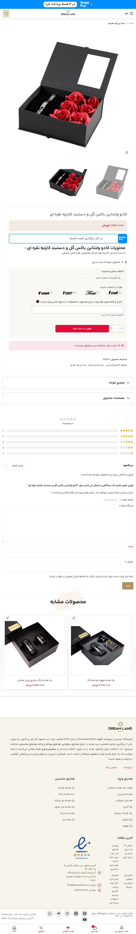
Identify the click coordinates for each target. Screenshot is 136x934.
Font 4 (46, 293)
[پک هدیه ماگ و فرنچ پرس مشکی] (35, 645)
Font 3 (69, 293)
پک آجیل (127, 807)
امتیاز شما (126, 499)
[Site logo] (68, 13)
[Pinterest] (76, 914)
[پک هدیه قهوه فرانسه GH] (101, 645)
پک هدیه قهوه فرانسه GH (101, 680)
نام (130, 547)
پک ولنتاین (68, 820)
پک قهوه (127, 826)
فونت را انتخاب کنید (111, 287)
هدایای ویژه (125, 779)
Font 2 (93, 293)
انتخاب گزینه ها (74, 618)
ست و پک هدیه (116, 23)
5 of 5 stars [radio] (104, 500)
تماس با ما (111, 768)
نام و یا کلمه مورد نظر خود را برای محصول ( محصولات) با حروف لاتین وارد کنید (79, 302)
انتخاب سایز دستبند (113, 271)
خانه (131, 23)
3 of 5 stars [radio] (110, 500)
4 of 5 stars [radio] (107, 500)
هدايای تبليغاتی (124, 801)
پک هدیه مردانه (66, 788)
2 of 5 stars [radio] (112, 500)
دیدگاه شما (126, 506)
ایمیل (129, 562)
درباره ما (128, 768)
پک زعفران (127, 820)
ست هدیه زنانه (96, 365)
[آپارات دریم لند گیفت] (85, 914)
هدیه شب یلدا (67, 813)
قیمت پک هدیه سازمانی (119, 788)
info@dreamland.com (78, 885)
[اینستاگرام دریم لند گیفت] (67, 914)
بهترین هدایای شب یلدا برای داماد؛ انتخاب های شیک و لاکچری (113, 857)
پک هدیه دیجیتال (123, 813)
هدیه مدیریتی (124, 794)
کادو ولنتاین (113, 365)
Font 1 (116, 293)
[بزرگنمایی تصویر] (127, 153)
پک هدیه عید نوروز (65, 807)
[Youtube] (85, 920)
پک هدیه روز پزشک (64, 801)
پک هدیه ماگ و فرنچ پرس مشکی (34, 680)
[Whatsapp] (50, 914)
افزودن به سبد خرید (82, 328)
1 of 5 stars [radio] (115, 500)
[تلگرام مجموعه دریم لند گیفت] (59, 914)
